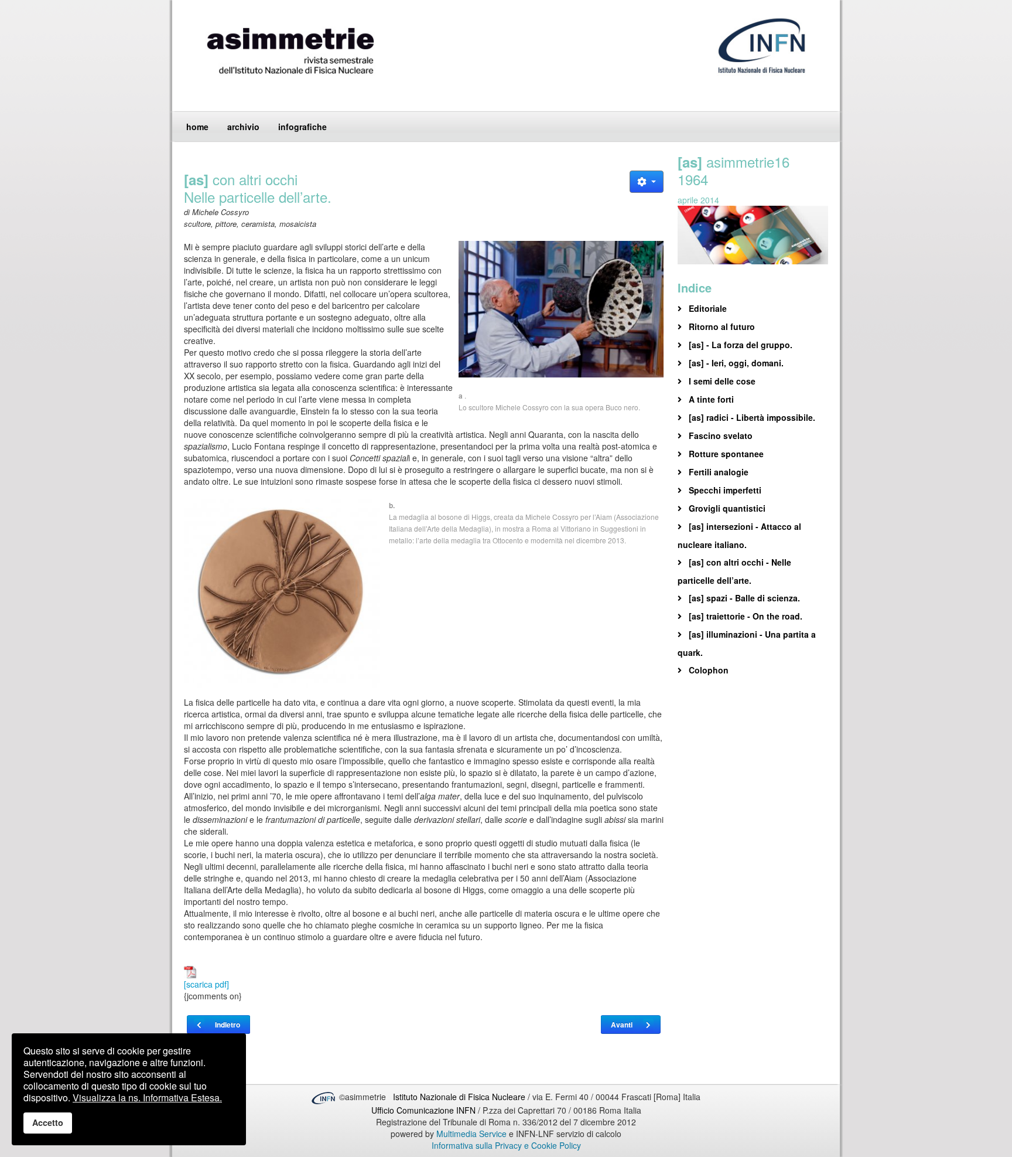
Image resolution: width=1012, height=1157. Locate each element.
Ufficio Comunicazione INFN (423, 1110)
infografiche (302, 126)
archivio (243, 126)
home (197, 126)
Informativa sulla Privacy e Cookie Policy (506, 1145)
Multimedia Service (471, 1133)
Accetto (47, 1122)
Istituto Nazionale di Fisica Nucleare (460, 1096)
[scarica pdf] (206, 984)
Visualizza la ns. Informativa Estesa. (147, 1097)
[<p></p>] (561, 309)
